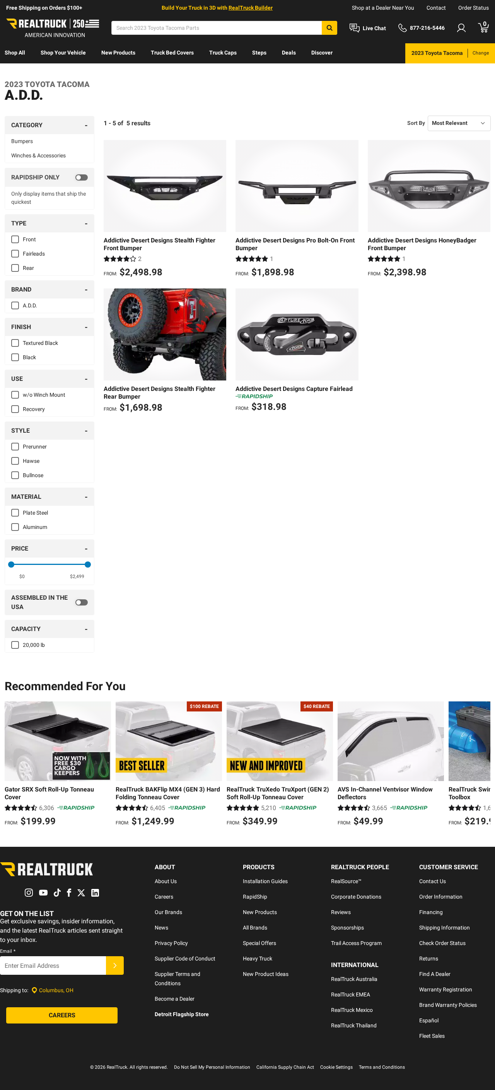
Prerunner (35, 447)
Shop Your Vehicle (63, 52)
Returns (428, 958)
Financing (431, 912)
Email (7, 951)
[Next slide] (482, 765)
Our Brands (168, 912)
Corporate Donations (356, 897)
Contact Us (432, 881)
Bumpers (22, 141)
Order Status (473, 8)
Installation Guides (265, 881)
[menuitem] (15, 53)
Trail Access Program (356, 943)
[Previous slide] (12, 765)
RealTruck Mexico (352, 1010)
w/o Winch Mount (44, 395)
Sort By (416, 123)
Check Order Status (442, 943)
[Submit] (115, 965)
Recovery (34, 409)
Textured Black (40, 343)
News (161, 928)
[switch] (49, 177)
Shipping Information (444, 928)
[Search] (329, 28)
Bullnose (33, 475)
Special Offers (259, 943)
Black (29, 357)
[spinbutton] (22, 576)
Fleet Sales (432, 1036)
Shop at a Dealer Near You (383, 8)
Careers (164, 897)
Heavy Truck (257, 958)
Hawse (31, 461)
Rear (28, 268)
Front (29, 239)
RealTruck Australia (354, 979)
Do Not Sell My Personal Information (212, 1067)
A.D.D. (30, 305)
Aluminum (35, 527)
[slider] (11, 564)
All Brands (255, 928)
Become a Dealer (175, 999)
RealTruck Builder (251, 8)
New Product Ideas (265, 974)
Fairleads (34, 254)
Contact (436, 8)
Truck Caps (223, 52)
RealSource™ (346, 881)
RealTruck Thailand (354, 1025)
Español (429, 1020)
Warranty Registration (445, 989)
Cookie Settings (336, 1067)
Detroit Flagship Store (182, 1014)
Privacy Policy (171, 943)
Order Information (441, 897)
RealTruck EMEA (350, 994)
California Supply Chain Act (285, 1067)
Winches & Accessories (38, 155)
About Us (166, 881)
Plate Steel (35, 513)
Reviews (341, 912)
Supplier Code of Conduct (185, 958)
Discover (322, 52)
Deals (289, 52)
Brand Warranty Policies (448, 1005)
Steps (259, 52)
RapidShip (255, 897)
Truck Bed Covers (172, 52)
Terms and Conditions (382, 1067)
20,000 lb (34, 645)
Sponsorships (347, 928)
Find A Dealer (435, 974)
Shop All (15, 52)
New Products (118, 52)
